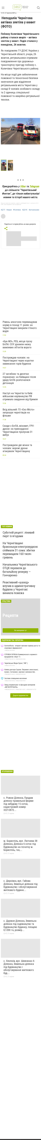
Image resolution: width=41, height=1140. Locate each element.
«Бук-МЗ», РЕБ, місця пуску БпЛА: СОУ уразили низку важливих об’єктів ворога (17, 344)
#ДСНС (24, 210)
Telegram (34, 186)
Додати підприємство (20, 695)
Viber (23, 186)
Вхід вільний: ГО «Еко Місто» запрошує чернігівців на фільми (18, 412)
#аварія (9, 210)
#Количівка (17, 210)
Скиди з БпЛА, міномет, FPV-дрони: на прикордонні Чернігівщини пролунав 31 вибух (18, 430)
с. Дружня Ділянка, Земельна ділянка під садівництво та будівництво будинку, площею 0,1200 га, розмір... (20, 925)
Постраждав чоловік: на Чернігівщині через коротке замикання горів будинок (18, 360)
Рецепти (10, 615)
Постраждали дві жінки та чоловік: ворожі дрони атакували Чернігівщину (17, 448)
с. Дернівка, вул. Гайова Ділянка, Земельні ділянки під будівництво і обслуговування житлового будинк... (20, 885)
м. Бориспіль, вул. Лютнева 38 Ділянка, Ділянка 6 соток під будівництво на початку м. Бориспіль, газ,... (20, 845)
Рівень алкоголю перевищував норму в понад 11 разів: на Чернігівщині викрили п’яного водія (20, 326)
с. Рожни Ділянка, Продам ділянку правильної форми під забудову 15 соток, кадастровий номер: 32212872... (18, 804)
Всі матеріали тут (20, 630)
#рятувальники (34, 210)
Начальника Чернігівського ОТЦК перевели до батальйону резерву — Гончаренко (20, 570)
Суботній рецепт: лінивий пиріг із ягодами (18, 534)
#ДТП (3, 210)
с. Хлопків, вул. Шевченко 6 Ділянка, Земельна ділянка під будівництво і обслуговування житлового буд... (18, 967)
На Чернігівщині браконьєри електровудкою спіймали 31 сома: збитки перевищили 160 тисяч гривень (20, 550)
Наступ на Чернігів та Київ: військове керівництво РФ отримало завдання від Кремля (20, 396)
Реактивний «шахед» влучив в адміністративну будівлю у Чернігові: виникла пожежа (19, 588)
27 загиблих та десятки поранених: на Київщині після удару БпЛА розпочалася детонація (19, 378)
